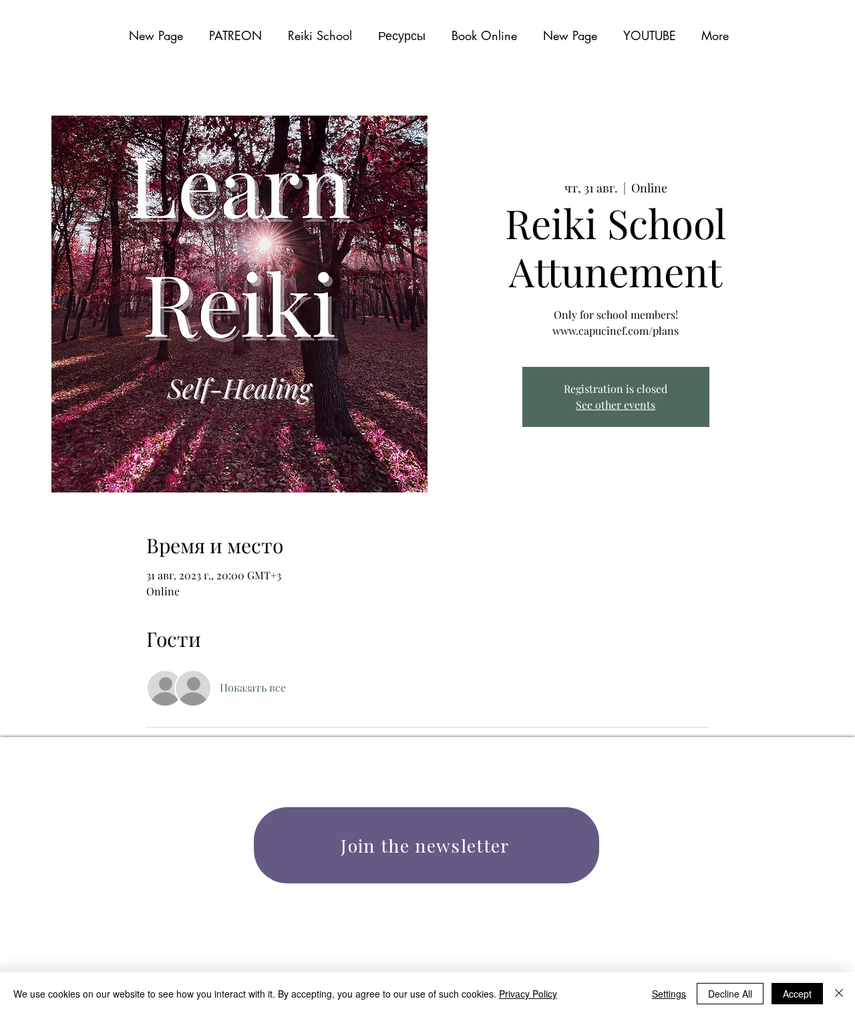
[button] (401, 35)
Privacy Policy (528, 993)
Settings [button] (669, 993)
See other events (615, 405)
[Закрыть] (839, 993)
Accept (797, 993)
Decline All (730, 993)
